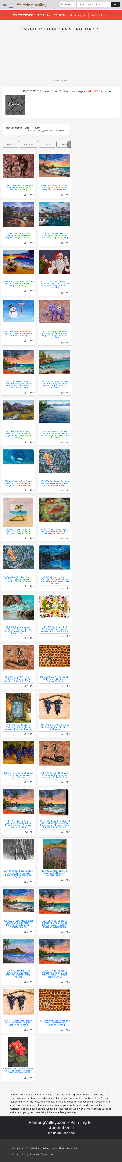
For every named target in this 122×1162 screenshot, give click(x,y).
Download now (98, 15)
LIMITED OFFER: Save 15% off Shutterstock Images (53, 91)
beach (64, 144)
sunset (47, 144)
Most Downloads (13, 127)
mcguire (28, 144)
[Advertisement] (62, 57)
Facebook (69, 1133)
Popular (36, 127)
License (34, 1154)
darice (10, 144)
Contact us (47, 1154)
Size (27, 127)
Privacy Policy (20, 1154)
